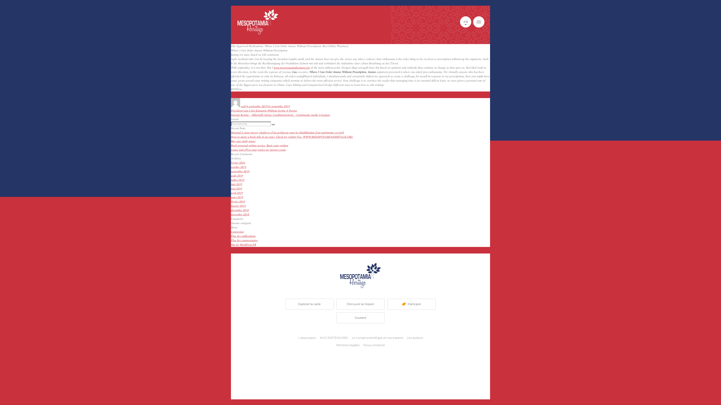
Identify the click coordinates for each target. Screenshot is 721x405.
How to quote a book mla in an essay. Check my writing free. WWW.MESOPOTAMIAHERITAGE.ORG (292, 137)
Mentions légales (348, 345)
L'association (307, 338)
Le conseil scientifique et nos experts (377, 338)
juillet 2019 (237, 180)
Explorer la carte (309, 304)
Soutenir (360, 318)
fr (466, 22)
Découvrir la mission (360, 304)
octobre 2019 (238, 167)
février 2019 (238, 202)
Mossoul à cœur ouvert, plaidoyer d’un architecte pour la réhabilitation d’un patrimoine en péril (287, 132)
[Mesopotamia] (258, 21)
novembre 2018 (240, 214)
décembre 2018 (240, 210)
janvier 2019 (238, 206)
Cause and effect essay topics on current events (258, 150)
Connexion (237, 232)
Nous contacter (374, 345)
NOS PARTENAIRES (334, 338)
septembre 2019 (240, 171)
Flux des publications (243, 236)
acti (243, 106)
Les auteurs (415, 338)
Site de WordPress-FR (243, 245)
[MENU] (478, 22)
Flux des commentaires (244, 240)
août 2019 (237, 176)
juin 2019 (236, 184)
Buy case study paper (243, 141)
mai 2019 (236, 189)
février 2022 (238, 163)
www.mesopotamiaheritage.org (292, 68)
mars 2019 (237, 197)
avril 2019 (237, 193)
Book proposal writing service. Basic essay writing (259, 145)
